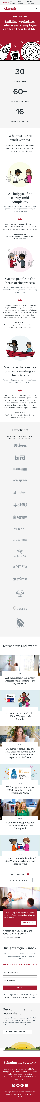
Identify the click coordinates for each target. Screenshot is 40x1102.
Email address (9, 981)
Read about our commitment (15, 1031)
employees (14, 101)
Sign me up (20, 988)
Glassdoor (26, 1085)
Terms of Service (24, 997)
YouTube (18, 1085)
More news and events (18, 880)
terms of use (21, 1094)
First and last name (11, 972)
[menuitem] (6, 2)
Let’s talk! (26, 923)
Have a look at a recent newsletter (18, 964)
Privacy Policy (10, 997)
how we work (15, 937)
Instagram (13, 1085)
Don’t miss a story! (18, 874)
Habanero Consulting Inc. (9, 8)
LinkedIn (22, 1085)
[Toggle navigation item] (36, 8)
